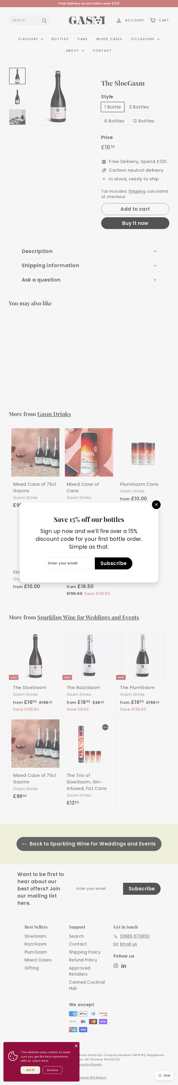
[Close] (76, 1045)
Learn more (41, 1061)
